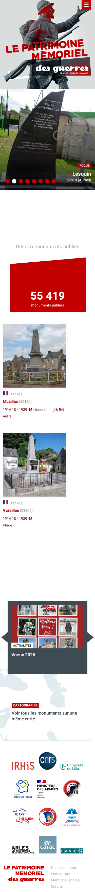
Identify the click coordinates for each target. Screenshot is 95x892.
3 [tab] (20, 181)
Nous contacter (63, 867)
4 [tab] (27, 181)
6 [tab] (40, 181)
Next (90, 637)
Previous (4, 637)
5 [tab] (33, 181)
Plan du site (60, 874)
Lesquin (81, 174)
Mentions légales (65, 880)
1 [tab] (7, 181)
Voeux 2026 (23, 655)
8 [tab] (53, 181)
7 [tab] (46, 181)
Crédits (57, 886)
